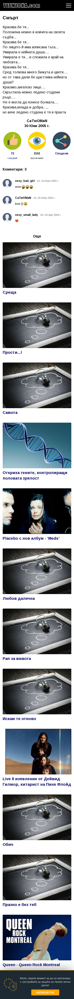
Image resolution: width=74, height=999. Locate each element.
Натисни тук (45, 992)
